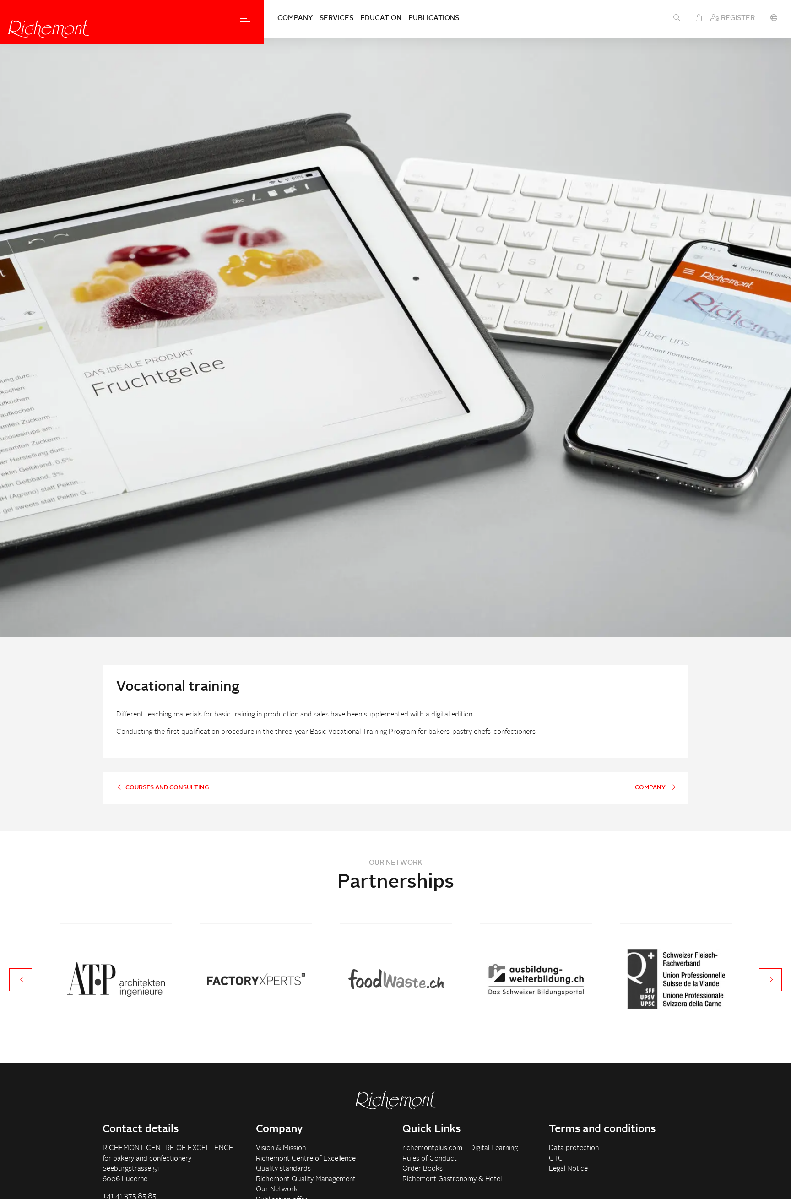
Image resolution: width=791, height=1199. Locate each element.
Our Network (277, 1189)
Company (295, 18)
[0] (699, 19)
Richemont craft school (48, 28)
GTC (556, 1159)
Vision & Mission (281, 1148)
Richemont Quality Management (306, 1179)
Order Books (422, 1169)
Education (380, 18)
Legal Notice (568, 1169)
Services (336, 18)
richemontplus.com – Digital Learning (460, 1148)
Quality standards (283, 1169)
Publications (433, 18)
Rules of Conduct (429, 1159)
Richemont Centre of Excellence (306, 1159)
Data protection (574, 1148)
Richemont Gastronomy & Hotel (452, 1179)
